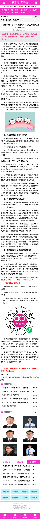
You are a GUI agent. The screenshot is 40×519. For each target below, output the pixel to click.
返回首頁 (6, 498)
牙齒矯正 (8, 20)
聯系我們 (23, 13)
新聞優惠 (14, 10)
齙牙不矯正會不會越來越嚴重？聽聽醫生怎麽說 (17, 399)
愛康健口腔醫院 (20, 2)
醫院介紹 (6, 492)
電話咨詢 (15, 517)
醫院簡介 (5, 10)
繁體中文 (5, 517)
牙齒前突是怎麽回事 (9, 406)
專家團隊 (23, 10)
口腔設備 (14, 13)
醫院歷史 (25, 492)
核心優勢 (25, 498)
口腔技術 (34, 498)
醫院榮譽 (5, 13)
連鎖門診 (33, 10)
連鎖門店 (15, 498)
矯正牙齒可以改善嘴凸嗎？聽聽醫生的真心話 (17, 402)
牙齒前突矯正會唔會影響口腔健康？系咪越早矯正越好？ (17, 391)
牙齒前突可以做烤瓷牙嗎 (10, 395)
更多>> (37, 412)
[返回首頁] (4, 2)
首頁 (2, 20)
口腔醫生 (15, 492)
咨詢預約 (25, 517)
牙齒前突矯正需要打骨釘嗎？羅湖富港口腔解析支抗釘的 (17, 388)
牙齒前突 (16, 20)
